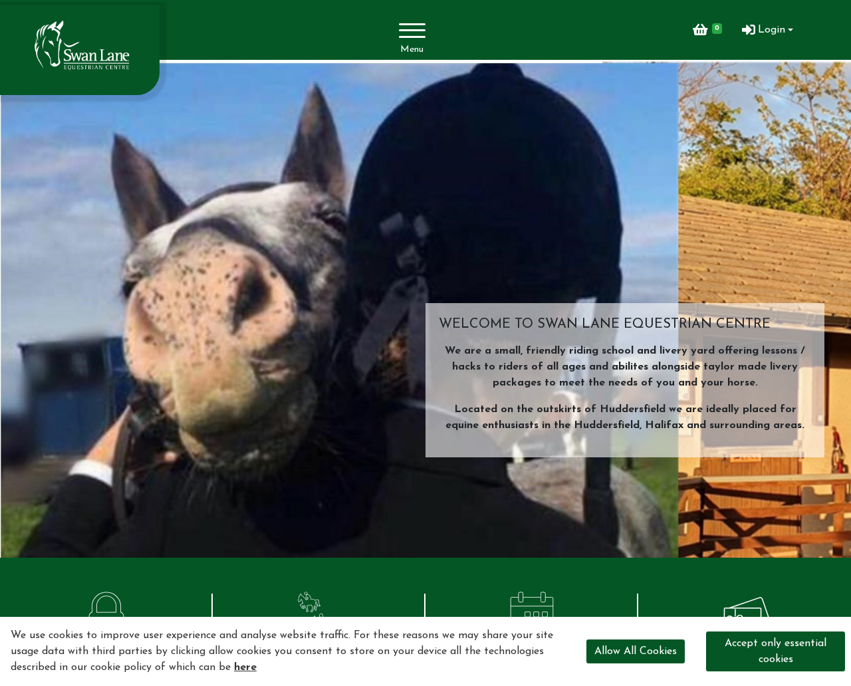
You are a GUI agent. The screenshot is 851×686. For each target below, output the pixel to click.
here (245, 667)
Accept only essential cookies (775, 651)
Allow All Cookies (635, 651)
